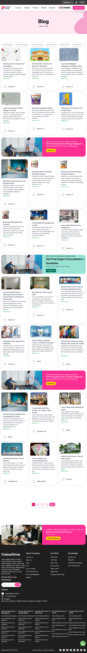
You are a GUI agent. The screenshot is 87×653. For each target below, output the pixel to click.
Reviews (44, 8)
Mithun (10, 437)
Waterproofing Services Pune (60, 622)
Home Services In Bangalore (9, 612)
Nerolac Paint (55, 566)
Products (67, 8)
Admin (39, 361)
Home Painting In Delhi (75, 616)
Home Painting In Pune (58, 616)
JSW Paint (54, 560)
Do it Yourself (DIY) (32, 571)
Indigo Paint (54, 571)
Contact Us (29, 557)
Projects (35, 8)
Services (18, 8)
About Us (29, 560)
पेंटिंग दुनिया (71, 560)
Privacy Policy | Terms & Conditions (43, 650)
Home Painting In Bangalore (9, 616)
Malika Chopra (41, 481)
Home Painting (7, 44)
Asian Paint (54, 557)
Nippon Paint (54, 569)
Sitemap (28, 577)
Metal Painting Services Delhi (77, 634)
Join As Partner (30, 569)
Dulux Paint (54, 563)
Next (52, 504)
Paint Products (51, 44)
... (42, 504)
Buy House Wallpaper (32, 574)
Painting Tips (72, 557)
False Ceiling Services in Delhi (77, 625)
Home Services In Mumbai (42, 612)
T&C (27, 566)
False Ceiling (64, 44)
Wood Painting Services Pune (60, 634)
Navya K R (11, 87)
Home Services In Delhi (76, 612)
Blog (59, 8)
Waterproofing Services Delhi (77, 622)
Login (82, 2)
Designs (26, 8)
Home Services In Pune (59, 612)
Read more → (7, 78)
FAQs (27, 563)
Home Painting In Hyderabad (26, 616)
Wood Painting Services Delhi (77, 632)
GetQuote (52, 8)
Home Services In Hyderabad (25, 612)
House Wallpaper (37, 44)
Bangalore (67, 2)
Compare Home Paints (57, 574)
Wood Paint (77, 44)
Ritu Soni (69, 479)
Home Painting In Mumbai (42, 616)
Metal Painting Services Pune (60, 636)
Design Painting (21, 44)
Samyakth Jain (41, 431)
